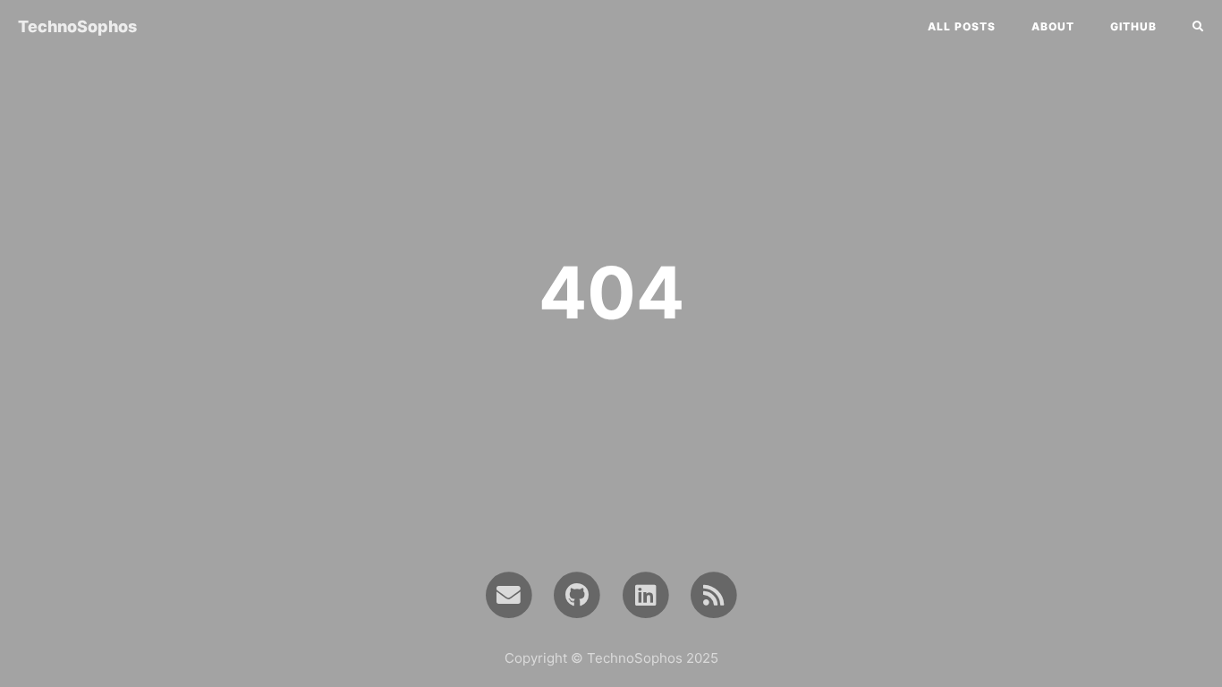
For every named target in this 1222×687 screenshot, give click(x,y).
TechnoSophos (77, 26)
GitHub (1133, 26)
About (1052, 26)
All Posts (962, 26)
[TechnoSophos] (714, 594)
